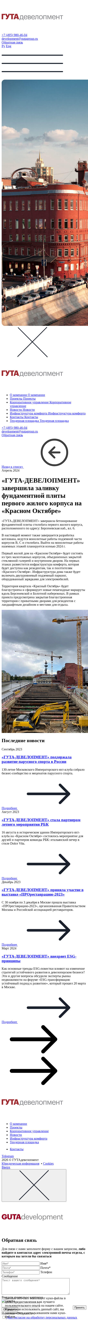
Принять (79, 1307)
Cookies (48, 1163)
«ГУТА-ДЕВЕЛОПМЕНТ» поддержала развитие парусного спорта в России (37, 759)
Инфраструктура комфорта (28, 1138)
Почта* (45, 1267)
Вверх (6, 1167)
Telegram (8, 1156)
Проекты (16, 1127)
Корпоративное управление (29, 1131)
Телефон (46, 1272)
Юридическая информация (20, 1163)
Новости (16, 1135)
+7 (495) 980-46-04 (14, 35)
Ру (3, 46)
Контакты (17, 1149)
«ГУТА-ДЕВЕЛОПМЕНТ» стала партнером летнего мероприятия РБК (41, 822)
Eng (8, 46)
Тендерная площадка (24, 1142)
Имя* (44, 1263)
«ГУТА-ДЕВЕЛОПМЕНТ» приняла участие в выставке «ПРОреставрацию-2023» (42, 892)
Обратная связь (12, 42)
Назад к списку (13, 466)
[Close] (34, 1185)
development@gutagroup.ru (20, 38)
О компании (18, 1123)
